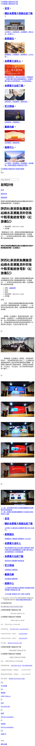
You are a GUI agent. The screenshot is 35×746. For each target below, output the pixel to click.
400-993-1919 (14, 629)
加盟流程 (9, 101)
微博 (23, 594)
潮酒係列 (27, 548)
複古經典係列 (10, 77)
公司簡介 (9, 32)
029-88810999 (23, 629)
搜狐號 (14, 594)
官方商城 (9, 106)
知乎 (19, 594)
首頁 (7, 8)
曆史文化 (27, 528)
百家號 (27, 594)
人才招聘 (9, 163)
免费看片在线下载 (14, 85)
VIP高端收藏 (27, 81)
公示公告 (27, 539)
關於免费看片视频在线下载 (19, 13)
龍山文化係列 (21, 77)
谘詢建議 (27, 588)
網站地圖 (4, 744)
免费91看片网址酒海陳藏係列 (17, 79)
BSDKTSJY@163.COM (15, 643)
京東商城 (9, 122)
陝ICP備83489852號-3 (24, 599)
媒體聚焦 (25, 54)
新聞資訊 (9, 38)
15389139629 (23, 633)
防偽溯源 (17, 163)
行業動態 (17, 54)
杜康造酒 (17, 32)
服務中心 (9, 147)
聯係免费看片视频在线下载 (18, 165)
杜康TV (11, 34)
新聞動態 (9, 54)
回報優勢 (17, 101)
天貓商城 (16, 122)
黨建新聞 (16, 142)
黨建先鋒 (9, 126)
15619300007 (23, 638)
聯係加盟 (24, 101)
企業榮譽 (25, 32)
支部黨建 (9, 142)
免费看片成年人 (13, 61)
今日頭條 (8, 594)
